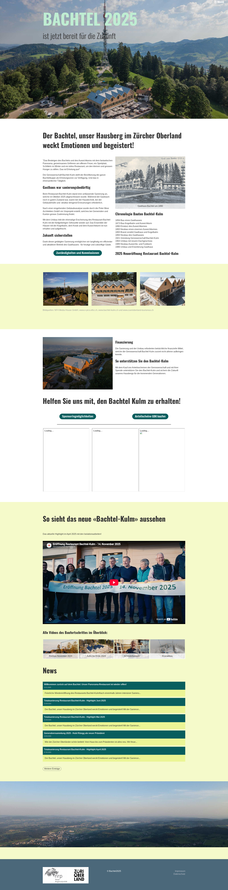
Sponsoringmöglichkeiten (77, 416)
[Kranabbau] (132, 658)
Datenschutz (179, 874)
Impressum (180, 871)
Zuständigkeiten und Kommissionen (77, 253)
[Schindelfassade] (96, 658)
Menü (220, 2)
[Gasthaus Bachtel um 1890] (150, 208)
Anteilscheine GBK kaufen (150, 416)
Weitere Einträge (52, 769)
